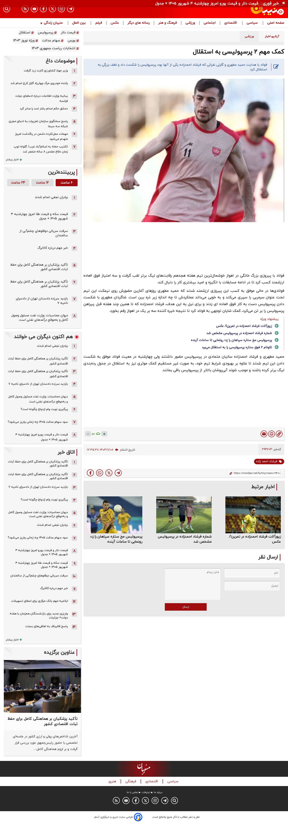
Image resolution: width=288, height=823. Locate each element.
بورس (71, 40)
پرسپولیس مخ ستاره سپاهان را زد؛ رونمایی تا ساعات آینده (231, 340)
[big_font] (104, 433)
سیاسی (253, 23)
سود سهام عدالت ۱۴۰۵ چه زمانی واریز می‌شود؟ (38, 422)
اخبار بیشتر (12, 160)
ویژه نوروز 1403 (24, 40)
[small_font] (88, 433)
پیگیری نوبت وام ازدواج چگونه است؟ (44, 409)
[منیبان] (242, 9)
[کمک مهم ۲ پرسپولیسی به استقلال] (118, 472)
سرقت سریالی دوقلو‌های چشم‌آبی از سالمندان (39, 576)
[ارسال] (264, 434)
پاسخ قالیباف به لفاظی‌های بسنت (46, 626)
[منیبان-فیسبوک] (43, 8)
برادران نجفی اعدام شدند (51, 197)
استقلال (24, 32)
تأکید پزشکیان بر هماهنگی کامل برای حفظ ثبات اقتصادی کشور (38, 361)
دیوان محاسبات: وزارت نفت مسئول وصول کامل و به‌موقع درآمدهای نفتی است (39, 317)
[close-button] (284, 3)
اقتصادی (231, 23)
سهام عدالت (51, 40)
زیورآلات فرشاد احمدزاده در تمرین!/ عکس (244, 326)
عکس (115, 23)
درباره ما (158, 792)
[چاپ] (271, 434)
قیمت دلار (68, 32)
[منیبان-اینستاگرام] (61, 8)
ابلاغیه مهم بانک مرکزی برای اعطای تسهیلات (39, 601)
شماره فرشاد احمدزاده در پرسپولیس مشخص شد (239, 333)
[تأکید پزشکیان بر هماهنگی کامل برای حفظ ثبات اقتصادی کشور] (42, 686)
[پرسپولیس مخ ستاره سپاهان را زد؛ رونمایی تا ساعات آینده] (114, 514)
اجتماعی (210, 23)
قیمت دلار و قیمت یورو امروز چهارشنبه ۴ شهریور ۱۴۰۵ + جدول (41, 437)
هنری (113, 781)
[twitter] (108, 472)
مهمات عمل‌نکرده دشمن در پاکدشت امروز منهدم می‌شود (41, 136)
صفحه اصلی (275, 23)
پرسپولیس (45, 32)
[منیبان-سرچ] (174, 800)
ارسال (186, 607)
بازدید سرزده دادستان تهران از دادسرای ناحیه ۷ (38, 384)
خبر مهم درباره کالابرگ (53, 248)
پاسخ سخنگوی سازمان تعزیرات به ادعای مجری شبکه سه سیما (38, 123)
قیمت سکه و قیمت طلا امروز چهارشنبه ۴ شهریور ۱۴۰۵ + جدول (39, 216)
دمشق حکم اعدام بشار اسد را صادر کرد (44, 109)
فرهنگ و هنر (167, 23)
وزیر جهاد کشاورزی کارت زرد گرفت (46, 71)
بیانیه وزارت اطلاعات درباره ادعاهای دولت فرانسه (41, 98)
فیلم (98, 23)
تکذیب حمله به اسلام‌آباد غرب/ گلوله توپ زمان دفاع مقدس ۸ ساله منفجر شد (41, 149)
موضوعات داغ (60, 61)
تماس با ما (132, 792)
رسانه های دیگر (139, 23)
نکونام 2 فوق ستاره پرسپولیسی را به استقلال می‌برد (237, 347)
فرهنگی (131, 781)
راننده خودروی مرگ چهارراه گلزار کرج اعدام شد (39, 83)
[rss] (25, 8)
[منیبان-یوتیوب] (34, 8)
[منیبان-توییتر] (52, 8)
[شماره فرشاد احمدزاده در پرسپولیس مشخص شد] (184, 514)
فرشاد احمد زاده (266, 461)
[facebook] (90, 472)
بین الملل (79, 23)
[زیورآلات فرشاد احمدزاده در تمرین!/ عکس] (253, 514)
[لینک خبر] (279, 434)
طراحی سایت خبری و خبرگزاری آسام (113, 817)
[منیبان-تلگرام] (70, 8)
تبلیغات (146, 792)
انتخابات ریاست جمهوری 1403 (53, 48)
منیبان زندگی (53, 23)
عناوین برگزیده (59, 652)
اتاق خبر (66, 452)
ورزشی (190, 23)
